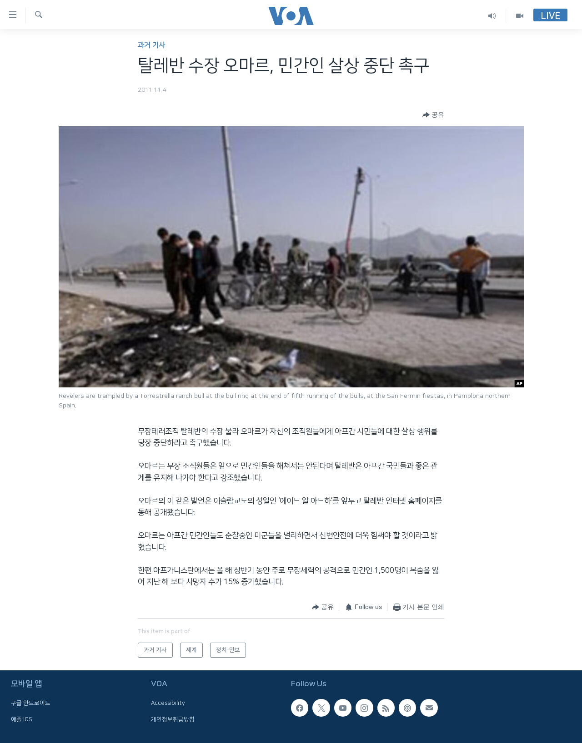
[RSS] (386, 707)
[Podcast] (407, 707)
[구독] (428, 707)
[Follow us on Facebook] (299, 707)
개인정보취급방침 (173, 719)
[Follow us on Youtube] (342, 707)
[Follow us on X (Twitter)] (321, 707)
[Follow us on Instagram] (364, 707)
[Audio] (492, 16)
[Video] (519, 16)
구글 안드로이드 (30, 703)
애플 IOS (21, 719)
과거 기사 (151, 45)
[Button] (433, 115)
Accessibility (168, 703)
